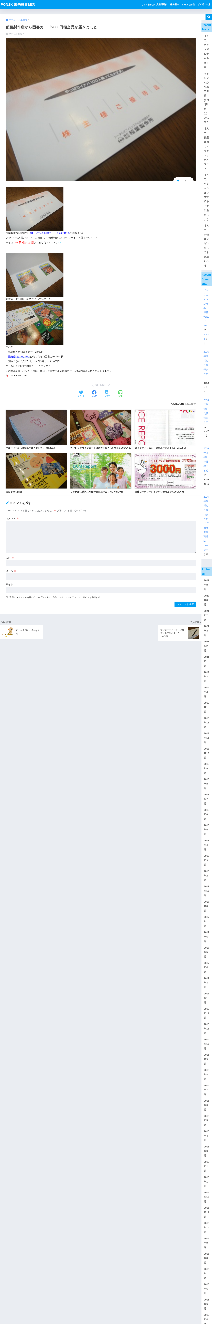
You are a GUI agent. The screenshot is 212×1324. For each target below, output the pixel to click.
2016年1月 (206, 1181)
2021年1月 (206, 661)
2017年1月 (206, 998)
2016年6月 (206, 1105)
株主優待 (174, 4)
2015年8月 (206, 1258)
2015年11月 (206, 1212)
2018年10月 (206, 753)
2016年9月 (206, 1059)
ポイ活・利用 (204, 4)
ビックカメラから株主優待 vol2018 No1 (206, 308)
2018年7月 (206, 799)
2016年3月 (206, 1151)
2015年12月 (206, 1197)
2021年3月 (206, 630)
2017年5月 (206, 952)
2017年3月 (206, 983)
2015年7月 (206, 1273)
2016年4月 (206, 1136)
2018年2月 (206, 875)
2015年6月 (206, 1289)
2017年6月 (206, 937)
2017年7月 (206, 921)
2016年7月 (206, 1090)
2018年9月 (206, 768)
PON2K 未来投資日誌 (18, 4)
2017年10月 (206, 891)
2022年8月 (206, 600)
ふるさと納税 (188, 4)
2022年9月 (206, 585)
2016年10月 (206, 1044)
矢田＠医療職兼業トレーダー (206, 536)
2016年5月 (206, 1120)
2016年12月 (206, 1013)
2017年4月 (206, 967)
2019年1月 (206, 707)
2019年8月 (206, 676)
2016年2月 (206, 1166)
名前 (10, 557)
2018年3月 (206, 860)
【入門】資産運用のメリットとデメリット (206, 148)
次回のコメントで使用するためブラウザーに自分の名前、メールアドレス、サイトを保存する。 (55, 597)
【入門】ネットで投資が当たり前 (206, 52)
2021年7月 (206, 615)
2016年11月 (206, 1028)
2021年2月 (206, 646)
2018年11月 (206, 738)
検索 (209, 17)
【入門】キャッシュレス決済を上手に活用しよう (206, 197)
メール (11, 571)
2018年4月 (206, 845)
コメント (12, 518)
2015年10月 (206, 1227)
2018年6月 (206, 814)
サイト (9, 584)
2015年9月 (206, 1243)
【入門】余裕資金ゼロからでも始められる (206, 245)
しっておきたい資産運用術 (154, 4)
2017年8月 (206, 906)
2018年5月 (206, 830)
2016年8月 (206, 1074)
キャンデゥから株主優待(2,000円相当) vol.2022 (206, 98)
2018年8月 (206, 783)
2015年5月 (206, 1304)
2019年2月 (206, 692)
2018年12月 (206, 722)
